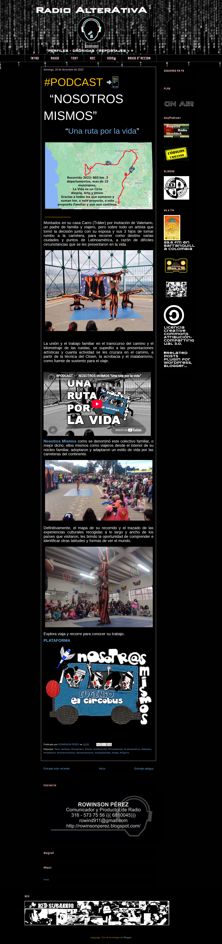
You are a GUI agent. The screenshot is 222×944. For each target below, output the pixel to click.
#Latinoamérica (132, 749)
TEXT (74, 58)
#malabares (50, 752)
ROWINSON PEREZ (69, 744)
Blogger (127, 937)
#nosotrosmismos (66, 752)
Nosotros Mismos (60, 441)
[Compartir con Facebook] (107, 744)
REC (92, 58)
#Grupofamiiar (115, 749)
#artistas (65, 749)
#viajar (115, 752)
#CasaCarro (77, 749)
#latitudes (146, 749)
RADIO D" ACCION (139, 58)
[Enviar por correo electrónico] (97, 744)
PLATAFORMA (57, 640)
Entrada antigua (143, 768)
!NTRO (35, 58)
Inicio (102, 768)
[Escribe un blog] (101, 744)
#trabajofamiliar (103, 752)
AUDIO (55, 58)
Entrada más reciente (57, 768)
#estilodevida (100, 749)
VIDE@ (111, 58)
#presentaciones (85, 752)
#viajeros (124, 752)
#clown (88, 749)
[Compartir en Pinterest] (110, 744)
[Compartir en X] (104, 744)
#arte (57, 749)
